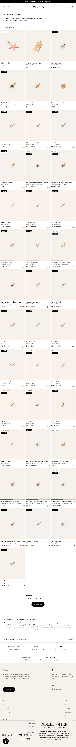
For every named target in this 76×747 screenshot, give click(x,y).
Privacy (34, 732)
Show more (38, 604)
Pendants (12, 639)
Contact (53, 685)
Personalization (7, 716)
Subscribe (9, 689)
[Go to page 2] (47, 593)
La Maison (68, 705)
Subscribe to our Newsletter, (11, 674)
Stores (67, 716)
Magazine (68, 712)
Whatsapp (53, 678)
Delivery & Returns (56, 689)
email (67, 676)
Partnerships (6, 712)
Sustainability (69, 708)
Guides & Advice (8, 705)
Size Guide (6, 708)
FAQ (52, 682)
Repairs (5, 719)
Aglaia (5, 639)
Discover (70, 639)
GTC (28, 732)
